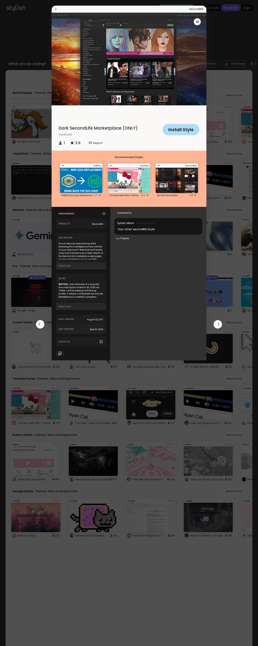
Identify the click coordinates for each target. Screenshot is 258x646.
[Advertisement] (14, 323)
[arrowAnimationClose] (40, 324)
